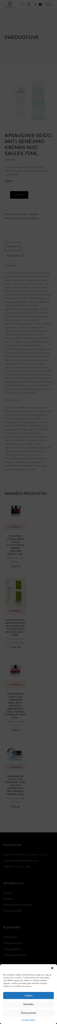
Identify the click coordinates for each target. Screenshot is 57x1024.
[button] (52, 968)
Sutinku (28, 995)
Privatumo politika (28, 1020)
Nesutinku (28, 1004)
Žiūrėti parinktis (28, 1013)
